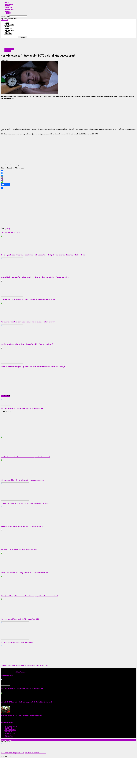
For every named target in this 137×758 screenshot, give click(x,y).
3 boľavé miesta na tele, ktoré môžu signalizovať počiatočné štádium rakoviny (28, 322)
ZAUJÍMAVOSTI (9, 4)
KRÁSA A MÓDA (9, 9)
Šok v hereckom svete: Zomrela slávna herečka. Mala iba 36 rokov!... (22, 408)
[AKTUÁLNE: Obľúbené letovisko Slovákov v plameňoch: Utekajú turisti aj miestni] (5, 699)
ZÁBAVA (7, 11)
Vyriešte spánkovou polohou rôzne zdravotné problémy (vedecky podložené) (27, 344)
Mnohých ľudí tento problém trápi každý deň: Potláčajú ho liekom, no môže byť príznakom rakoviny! (35, 277)
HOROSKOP (8, 13)
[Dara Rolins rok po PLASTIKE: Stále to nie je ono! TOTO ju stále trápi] (15, 546)
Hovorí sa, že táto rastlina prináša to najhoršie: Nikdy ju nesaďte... (22, 716)
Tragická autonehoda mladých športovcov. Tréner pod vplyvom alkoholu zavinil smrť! (25, 457)
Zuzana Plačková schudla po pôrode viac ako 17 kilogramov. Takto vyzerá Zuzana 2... (25, 665)
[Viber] (68, 179)
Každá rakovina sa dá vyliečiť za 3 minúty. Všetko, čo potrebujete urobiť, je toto (28, 300)
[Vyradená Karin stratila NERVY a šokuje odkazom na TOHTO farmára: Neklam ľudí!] (15, 569)
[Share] (68, 188)
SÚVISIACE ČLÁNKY (6, 232)
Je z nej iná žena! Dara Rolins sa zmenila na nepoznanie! (17, 642)
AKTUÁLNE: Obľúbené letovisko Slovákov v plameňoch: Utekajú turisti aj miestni (26, 702)
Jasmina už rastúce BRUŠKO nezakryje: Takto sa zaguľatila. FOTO (20, 619)
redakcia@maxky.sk (21, 672)
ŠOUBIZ (6, 2)
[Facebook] (68, 171)
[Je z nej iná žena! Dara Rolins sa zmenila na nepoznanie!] (15, 639)
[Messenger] (68, 174)
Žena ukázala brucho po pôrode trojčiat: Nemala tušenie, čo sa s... (23, 753)
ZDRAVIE (7, 6)
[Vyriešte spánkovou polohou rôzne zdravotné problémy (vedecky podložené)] (12, 340)
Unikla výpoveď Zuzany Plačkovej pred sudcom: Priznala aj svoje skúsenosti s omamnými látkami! (29, 596)
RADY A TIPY (8, 8)
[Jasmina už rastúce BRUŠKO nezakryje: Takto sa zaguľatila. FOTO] (15, 616)
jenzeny (7, 228)
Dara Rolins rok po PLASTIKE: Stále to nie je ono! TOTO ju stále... (20, 549)
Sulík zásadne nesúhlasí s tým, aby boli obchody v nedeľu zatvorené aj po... (22, 480)
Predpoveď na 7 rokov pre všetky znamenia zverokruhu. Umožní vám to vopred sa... (25, 503)
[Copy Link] (68, 177)
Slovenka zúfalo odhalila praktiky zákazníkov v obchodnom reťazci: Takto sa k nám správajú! (33, 367)
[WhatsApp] (68, 182)
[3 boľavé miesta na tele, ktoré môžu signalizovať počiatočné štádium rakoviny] (12, 318)
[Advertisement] (35, 42)
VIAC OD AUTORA (15, 232)
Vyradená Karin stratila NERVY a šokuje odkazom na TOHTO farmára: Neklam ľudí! (24, 573)
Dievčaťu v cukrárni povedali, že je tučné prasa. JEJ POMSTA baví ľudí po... (22, 526)
